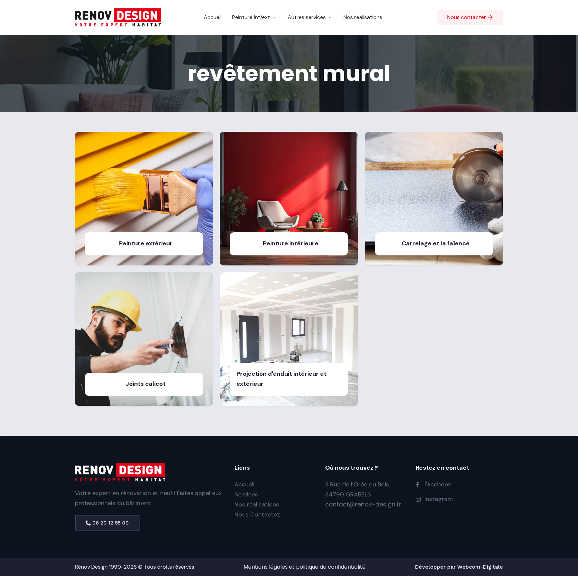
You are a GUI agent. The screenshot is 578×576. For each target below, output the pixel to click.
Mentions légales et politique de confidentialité (305, 567)
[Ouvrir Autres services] (330, 17)
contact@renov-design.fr (363, 504)
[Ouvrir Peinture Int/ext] (274, 17)
